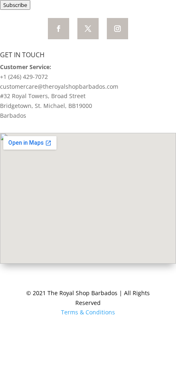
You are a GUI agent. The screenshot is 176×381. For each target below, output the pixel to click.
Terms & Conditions (88, 312)
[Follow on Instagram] (117, 28)
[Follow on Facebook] (58, 28)
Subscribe (15, 5)
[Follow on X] (88, 28)
